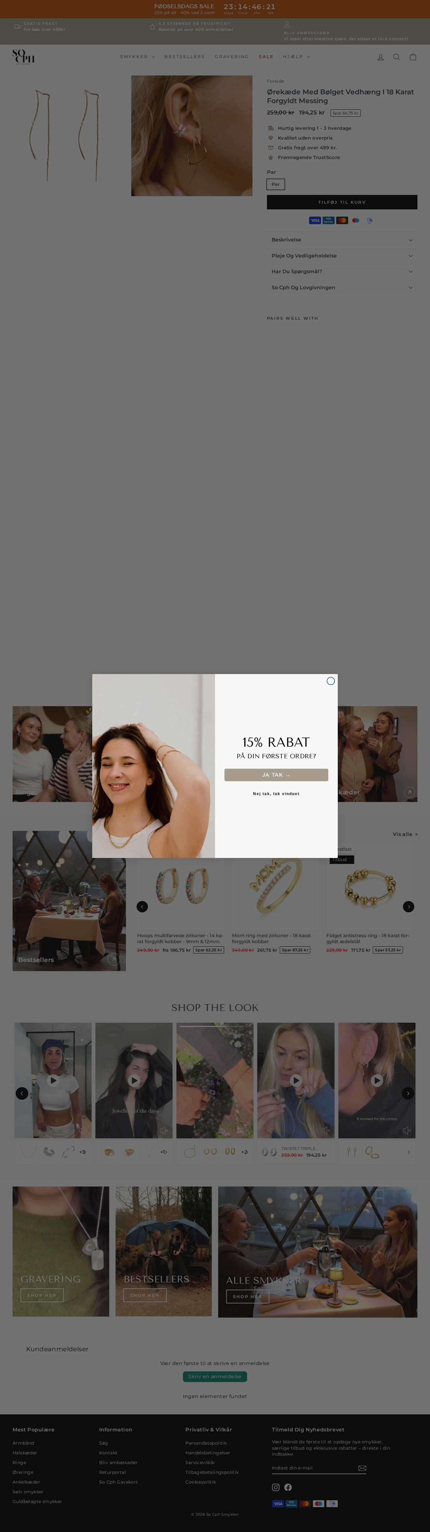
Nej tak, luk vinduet (276, 794)
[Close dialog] (331, 681)
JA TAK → (276, 775)
